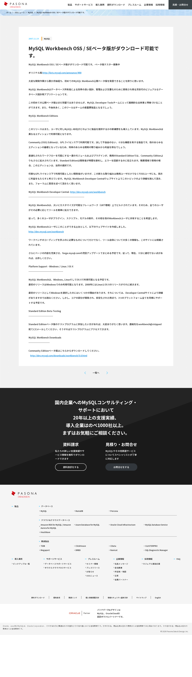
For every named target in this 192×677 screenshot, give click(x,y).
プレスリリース (93, 567)
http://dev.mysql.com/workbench (88, 192)
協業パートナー (121, 579)
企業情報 (148, 4)
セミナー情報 (92, 563)
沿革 (116, 575)
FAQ (178, 558)
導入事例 (99, 4)
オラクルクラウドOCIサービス (58, 567)
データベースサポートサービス (58, 563)
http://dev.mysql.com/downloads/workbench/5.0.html (58, 355)
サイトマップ (141, 597)
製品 (70, 4)
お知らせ (90, 571)
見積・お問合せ (180, 4)
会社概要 (118, 567)
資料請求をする (71, 467)
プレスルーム (134, 4)
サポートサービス (84, 4)
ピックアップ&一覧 (21, 563)
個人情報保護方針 (92, 597)
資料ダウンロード (116, 4)
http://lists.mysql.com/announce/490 (62, 72)
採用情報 (160, 4)
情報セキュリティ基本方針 (118, 597)
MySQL (30, 12)
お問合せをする (121, 467)
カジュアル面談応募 (151, 563)
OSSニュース (20, 12)
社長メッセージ (121, 563)
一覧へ (96, 372)
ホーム (8, 12)
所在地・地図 (120, 571)
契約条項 (56, 597)
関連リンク (73, 597)
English (158, 597)
